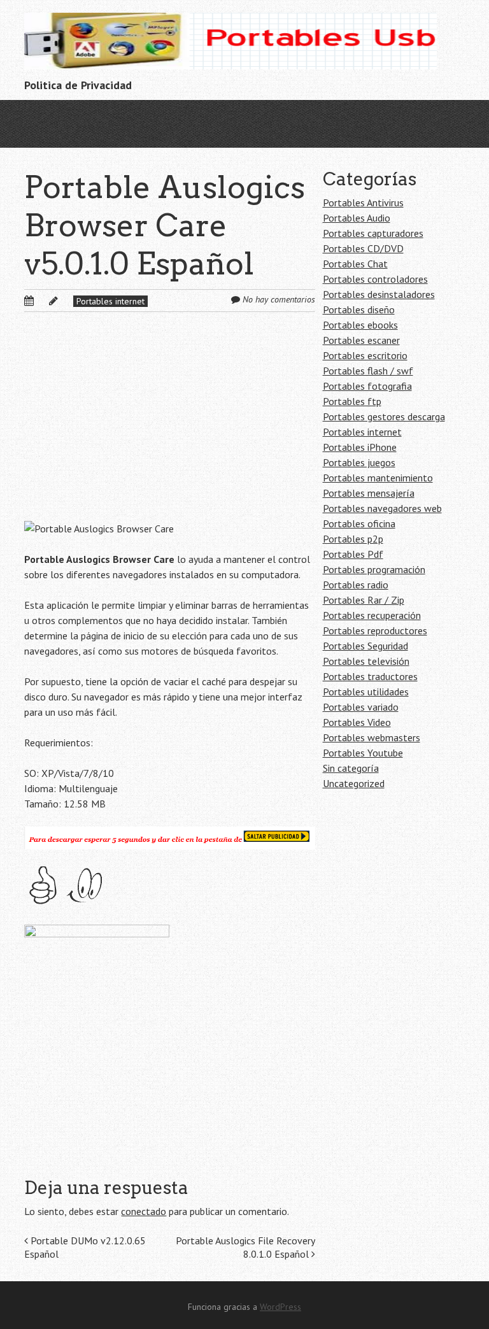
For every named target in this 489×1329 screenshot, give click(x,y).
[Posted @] (42, 300)
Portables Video (357, 722)
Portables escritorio (365, 355)
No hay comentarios (279, 299)
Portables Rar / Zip (363, 599)
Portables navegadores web (382, 508)
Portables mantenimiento (378, 477)
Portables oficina (359, 523)
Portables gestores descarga (384, 416)
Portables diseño (359, 309)
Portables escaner (361, 340)
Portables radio (355, 584)
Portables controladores (375, 279)
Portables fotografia (367, 386)
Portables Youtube (363, 752)
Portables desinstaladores (379, 294)
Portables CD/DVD (363, 248)
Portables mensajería (369, 493)
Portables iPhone (360, 447)
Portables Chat (355, 263)
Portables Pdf (353, 554)
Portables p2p (353, 538)
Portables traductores (370, 676)
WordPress (280, 1306)
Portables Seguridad (365, 645)
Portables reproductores (375, 630)
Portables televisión (366, 661)
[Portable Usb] (230, 49)
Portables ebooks (360, 324)
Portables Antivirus (363, 202)
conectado (143, 1211)
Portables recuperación (372, 615)
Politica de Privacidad (78, 85)
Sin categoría (351, 768)
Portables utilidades (366, 691)
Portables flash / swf (368, 370)
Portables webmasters (371, 737)
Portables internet (110, 301)
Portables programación (374, 569)
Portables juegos (359, 462)
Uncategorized (354, 783)
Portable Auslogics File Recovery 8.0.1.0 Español (245, 1247)
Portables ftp (352, 401)
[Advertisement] (169, 427)
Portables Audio (356, 217)
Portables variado (361, 706)
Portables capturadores (373, 233)
